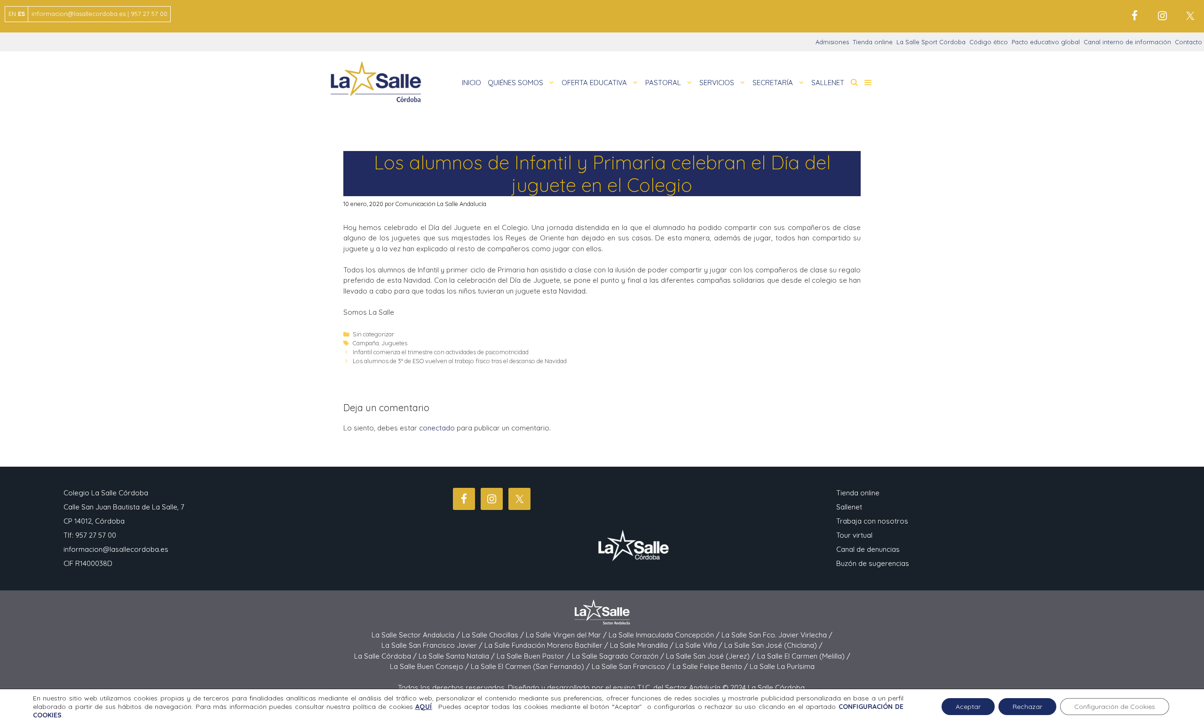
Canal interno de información (1127, 42)
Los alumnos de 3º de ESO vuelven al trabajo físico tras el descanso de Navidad (460, 361)
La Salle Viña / (699, 645)
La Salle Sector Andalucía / (417, 634)
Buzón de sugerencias (872, 563)
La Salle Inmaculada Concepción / (665, 634)
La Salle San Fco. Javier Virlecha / (776, 634)
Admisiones (832, 42)
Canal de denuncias (868, 549)
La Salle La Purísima (782, 666)
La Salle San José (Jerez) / (711, 656)
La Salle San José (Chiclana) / (773, 645)
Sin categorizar (373, 334)
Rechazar (1027, 706)
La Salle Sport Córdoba (931, 42)
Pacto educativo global (1046, 42)
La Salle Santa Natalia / (458, 656)
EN (12, 13)
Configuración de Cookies (1114, 706)
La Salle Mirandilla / (642, 645)
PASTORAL (663, 82)
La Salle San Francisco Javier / (432, 645)
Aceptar (968, 706)
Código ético (988, 42)
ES (21, 13)
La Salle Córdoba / (386, 656)
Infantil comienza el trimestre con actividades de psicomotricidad (441, 352)
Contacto (1188, 42)
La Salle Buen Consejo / (430, 666)
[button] (854, 83)
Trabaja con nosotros (872, 521)
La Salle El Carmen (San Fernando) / (531, 666)
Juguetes (394, 343)
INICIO (471, 82)
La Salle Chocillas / (494, 634)
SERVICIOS (716, 82)
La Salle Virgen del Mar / (567, 634)
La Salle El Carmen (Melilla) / (803, 656)
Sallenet (849, 506)
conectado (437, 427)
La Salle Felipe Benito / (711, 666)
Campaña (366, 343)
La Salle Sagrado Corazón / (619, 656)
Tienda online (873, 42)
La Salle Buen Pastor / (534, 656)
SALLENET (827, 82)
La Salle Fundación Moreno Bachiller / (547, 645)
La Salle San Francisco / (632, 666)
